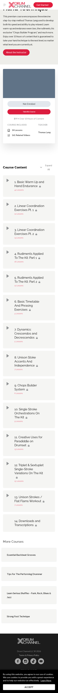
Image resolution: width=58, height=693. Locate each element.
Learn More (46, 680)
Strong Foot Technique (18, 616)
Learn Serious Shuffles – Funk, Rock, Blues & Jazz (29, 595)
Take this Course (29, 112)
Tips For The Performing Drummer (24, 574)
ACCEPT (29, 687)
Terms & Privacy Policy (29, 655)
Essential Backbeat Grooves (21, 554)
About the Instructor (16, 52)
